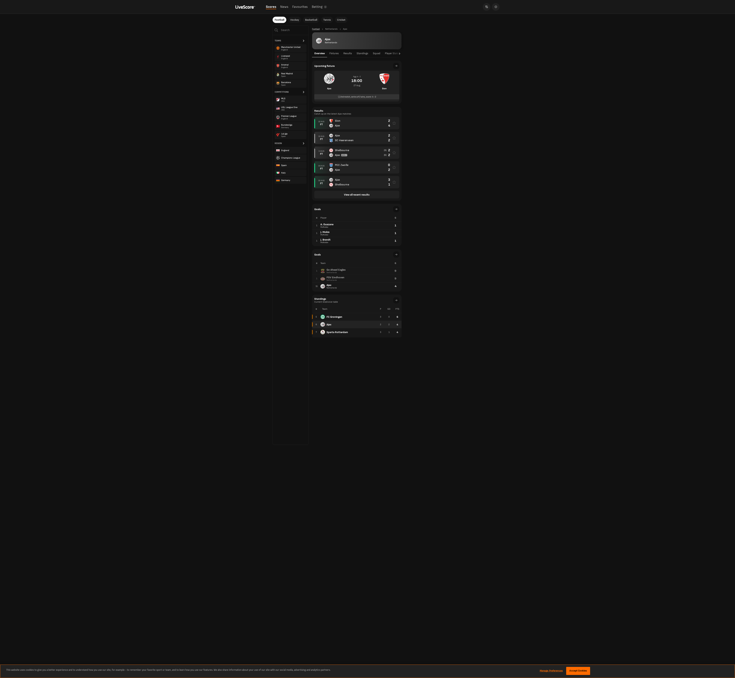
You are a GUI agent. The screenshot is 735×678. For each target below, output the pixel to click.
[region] (367, 671)
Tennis (327, 19)
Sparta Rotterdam (337, 332)
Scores (271, 7)
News (284, 7)
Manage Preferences (551, 670)
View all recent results (357, 194)
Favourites (300, 7)
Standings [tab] (362, 53)
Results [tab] (347, 53)
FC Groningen (334, 317)
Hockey (294, 19)
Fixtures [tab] (334, 53)
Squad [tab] (376, 53)
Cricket (341, 19)
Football (279, 19)
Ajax (329, 324)
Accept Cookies (578, 670)
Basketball (311, 19)
